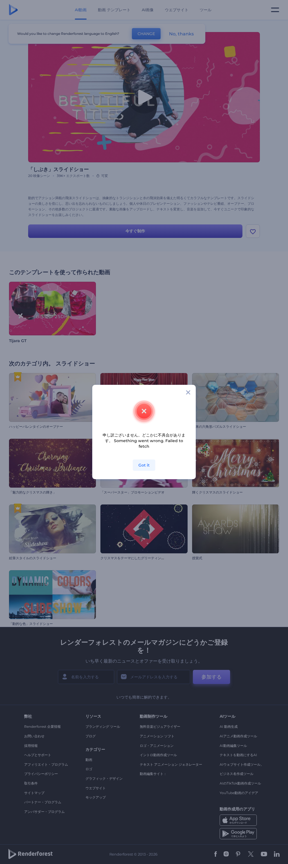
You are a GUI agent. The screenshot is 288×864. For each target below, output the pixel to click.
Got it (144, 465)
